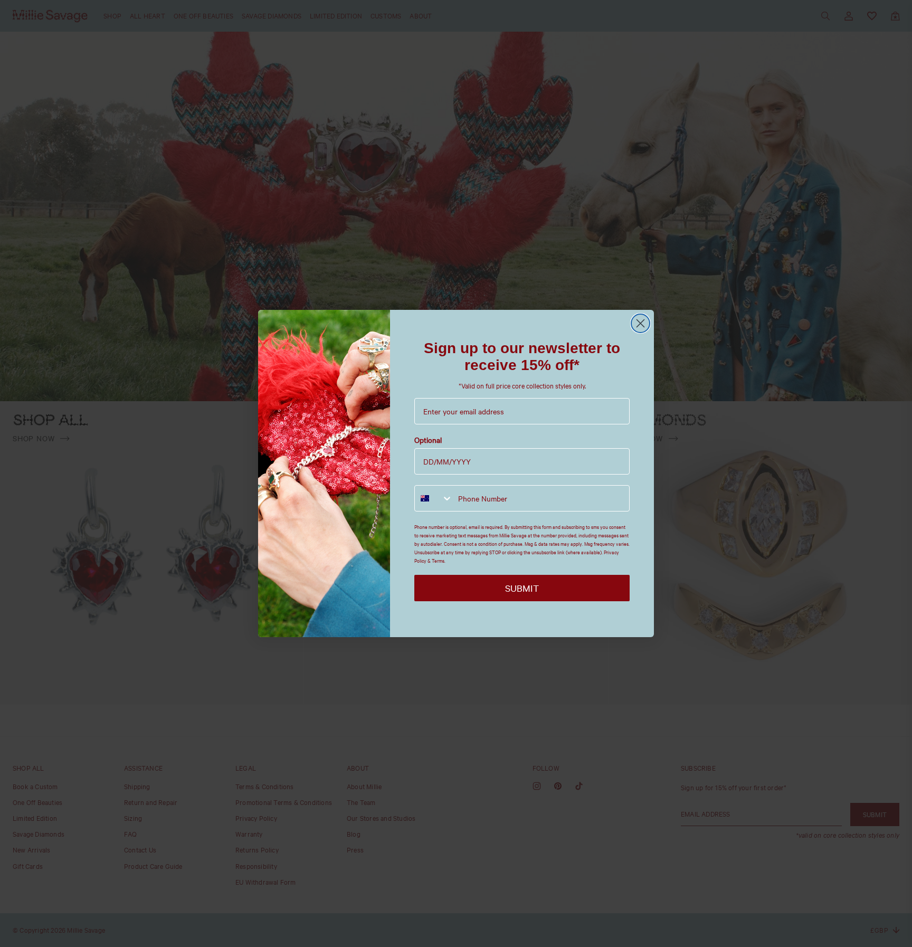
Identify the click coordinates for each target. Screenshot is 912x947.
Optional (428, 440)
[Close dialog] (640, 323)
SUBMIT (522, 588)
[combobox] (434, 498)
